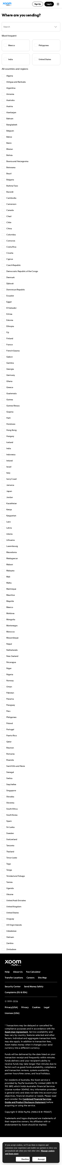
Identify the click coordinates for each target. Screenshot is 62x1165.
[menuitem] (31, 76)
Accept (41, 1159)
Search (6, 27)
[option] (31, 76)
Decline (25, 1159)
